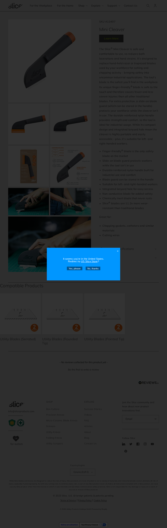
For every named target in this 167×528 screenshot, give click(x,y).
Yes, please (75, 268)
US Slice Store (89, 261)
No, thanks (93, 268)
